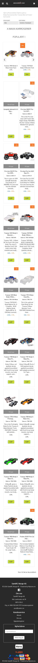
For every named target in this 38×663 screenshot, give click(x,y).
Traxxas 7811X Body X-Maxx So (11, 537)
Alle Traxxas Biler (20, 15)
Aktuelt (19, 615)
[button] (5, 60)
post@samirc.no (19, 608)
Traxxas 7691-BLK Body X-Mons (27, 234)
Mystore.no (32, 586)
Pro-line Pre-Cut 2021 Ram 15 (27, 172)
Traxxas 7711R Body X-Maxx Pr (11, 358)
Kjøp (11, 74)
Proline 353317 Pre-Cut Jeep (27, 537)
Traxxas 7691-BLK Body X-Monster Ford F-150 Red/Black (27, 68)
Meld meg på (19, 638)
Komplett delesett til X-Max (11, 110)
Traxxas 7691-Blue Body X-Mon (11, 296)
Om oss (19, 618)
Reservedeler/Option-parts (16, 13)
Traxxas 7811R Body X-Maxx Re (27, 478)
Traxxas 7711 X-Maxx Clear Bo (27, 296)
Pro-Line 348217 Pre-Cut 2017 (27, 110)
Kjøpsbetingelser (19, 621)
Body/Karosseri (8, 15)
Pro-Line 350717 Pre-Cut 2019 (11, 172)
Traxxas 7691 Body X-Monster (11, 234)
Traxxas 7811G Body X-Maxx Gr (11, 478)
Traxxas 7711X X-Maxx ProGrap (11, 418)
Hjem (5, 13)
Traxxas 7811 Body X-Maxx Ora (27, 418)
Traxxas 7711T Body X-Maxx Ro (27, 358)
